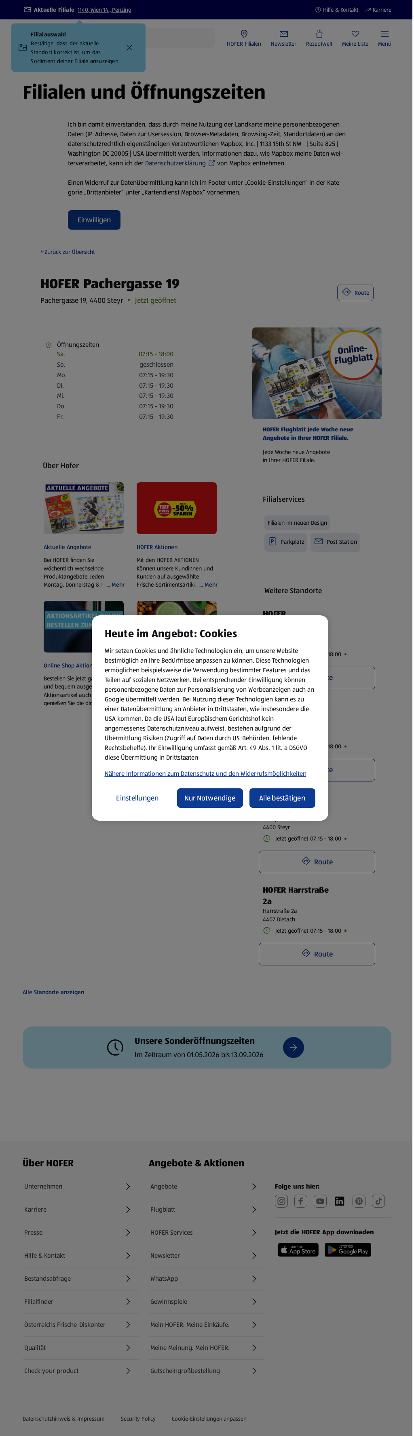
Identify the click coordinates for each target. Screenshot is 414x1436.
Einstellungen (137, 798)
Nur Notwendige (210, 798)
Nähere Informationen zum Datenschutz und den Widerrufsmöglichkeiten (205, 773)
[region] (210, 718)
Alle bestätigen (282, 798)
